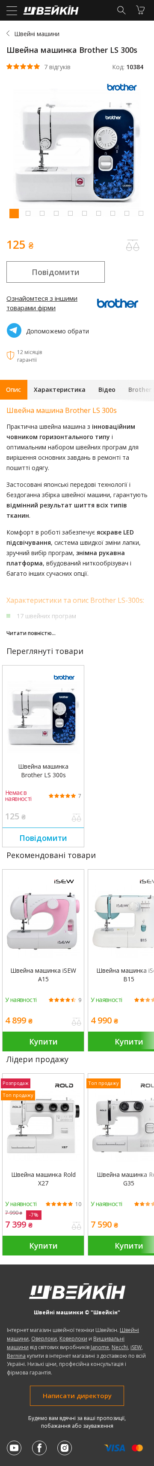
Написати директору (77, 1395)
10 (78, 1204)
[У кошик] (140, 10)
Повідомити (56, 272)
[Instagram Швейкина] (64, 1448)
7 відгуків (57, 67)
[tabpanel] (77, 154)
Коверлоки (73, 1338)
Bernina (16, 1355)
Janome (100, 1347)
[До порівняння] (76, 818)
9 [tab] (126, 213)
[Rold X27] (43, 1125)
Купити (43, 1041)
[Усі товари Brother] (124, 92)
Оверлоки (44, 1338)
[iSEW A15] (43, 921)
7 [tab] (98, 213)
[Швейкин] (50, 12)
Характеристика (60, 389)
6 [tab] (84, 213)
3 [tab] (42, 213)
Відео (107, 389)
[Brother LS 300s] (43, 717)
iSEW (136, 1347)
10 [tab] (140, 213)
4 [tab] (56, 213)
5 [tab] (70, 213)
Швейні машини (36, 34)
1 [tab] (13, 213)
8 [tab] (112, 213)
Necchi (120, 1347)
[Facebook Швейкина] (39, 1448)
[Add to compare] (132, 245)
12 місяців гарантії (29, 355)
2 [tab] (28, 213)
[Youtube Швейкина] (14, 1448)
